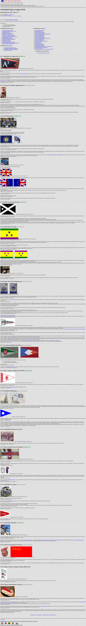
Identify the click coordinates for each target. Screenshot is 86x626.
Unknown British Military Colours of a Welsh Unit (43, 46)
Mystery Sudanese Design (39, 30)
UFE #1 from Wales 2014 (39, 34)
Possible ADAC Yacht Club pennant (8, 34)
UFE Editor (72, 21)
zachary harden (12, 14)
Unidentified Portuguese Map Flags (40, 47)
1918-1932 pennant (33, 341)
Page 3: (43, 28)
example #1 (51, 154)
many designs (67, 146)
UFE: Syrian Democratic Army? (9, 47)
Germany (2, 155)
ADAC (38, 336)
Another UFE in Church (39, 43)
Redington (2, 540)
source (12, 337)
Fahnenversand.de (5, 621)
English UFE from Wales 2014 (40, 37)
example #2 (55, 154)
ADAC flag (83, 299)
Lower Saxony (28, 340)
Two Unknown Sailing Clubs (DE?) (8, 35)
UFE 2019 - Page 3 (53, 614)
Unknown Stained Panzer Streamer (7, 43)
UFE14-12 (37, 112)
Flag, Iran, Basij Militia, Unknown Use (41, 41)
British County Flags (11, 479)
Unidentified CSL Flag (6, 40)
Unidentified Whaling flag (6, 37)
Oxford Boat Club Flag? (6, 41)
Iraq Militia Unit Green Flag (39, 44)
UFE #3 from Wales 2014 (39, 36)
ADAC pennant (14, 299)
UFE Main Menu (33, 614)
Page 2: (10, 45)
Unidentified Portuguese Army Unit (8, 38)
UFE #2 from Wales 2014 (39, 35)
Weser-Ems (23, 340)
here (21, 177)
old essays (32, 299)
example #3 (60, 154)
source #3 (57, 340)
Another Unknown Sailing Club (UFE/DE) (9, 36)
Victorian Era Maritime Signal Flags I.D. (8, 31)
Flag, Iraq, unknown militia (39, 32)
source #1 (50, 340)
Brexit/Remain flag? (5, 32)
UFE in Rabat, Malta (7, 50)
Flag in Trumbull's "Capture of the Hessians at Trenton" (44, 49)
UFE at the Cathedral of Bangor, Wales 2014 (42, 38)
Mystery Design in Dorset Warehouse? (8, 39)
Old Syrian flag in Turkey (39, 40)
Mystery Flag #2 (37, 42)
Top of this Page (39, 614)
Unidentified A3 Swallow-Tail (7, 30)
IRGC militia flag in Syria (39, 45)
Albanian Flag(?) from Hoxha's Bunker (10, 48)
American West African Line (23, 73)
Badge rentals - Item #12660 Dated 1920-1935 (8, 316)
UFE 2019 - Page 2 (46, 614)
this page (6, 580)
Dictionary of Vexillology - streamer (44, 606)
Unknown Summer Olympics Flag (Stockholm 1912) (10, 42)
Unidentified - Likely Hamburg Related (10, 49)
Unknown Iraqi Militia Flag (39, 39)
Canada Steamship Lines (12, 500)
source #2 (54, 340)
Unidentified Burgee (38, 31)
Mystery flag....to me (38, 48)
